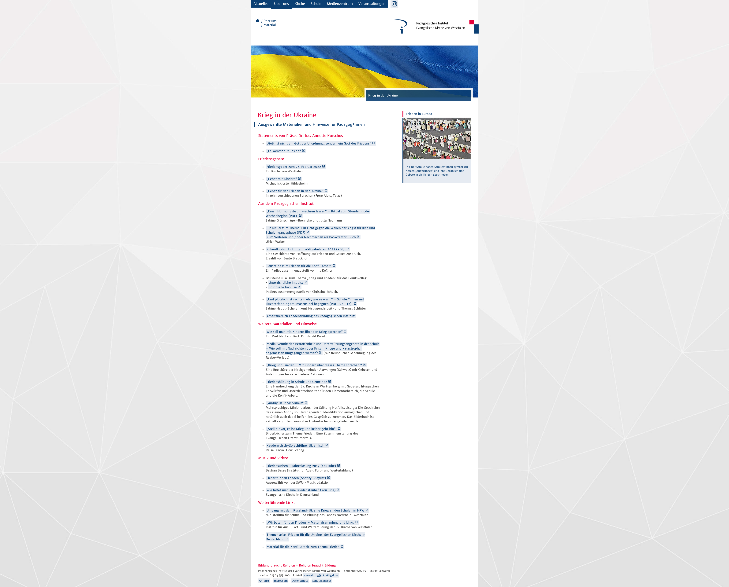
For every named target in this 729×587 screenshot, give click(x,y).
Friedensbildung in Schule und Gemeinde (297, 382)
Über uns (281, 4)
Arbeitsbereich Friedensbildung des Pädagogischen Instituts (311, 316)
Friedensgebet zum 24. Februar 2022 (294, 167)
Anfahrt (264, 580)
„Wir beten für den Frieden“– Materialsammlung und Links (310, 522)
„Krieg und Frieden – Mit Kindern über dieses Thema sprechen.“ (314, 365)
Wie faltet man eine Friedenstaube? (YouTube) (301, 490)
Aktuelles (260, 4)
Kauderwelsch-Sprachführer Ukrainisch (295, 445)
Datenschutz (300, 580)
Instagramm (394, 4)
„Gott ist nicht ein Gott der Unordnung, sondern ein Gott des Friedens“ (319, 143)
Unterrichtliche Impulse (286, 282)
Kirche (300, 4)
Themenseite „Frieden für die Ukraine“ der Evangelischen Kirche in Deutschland (315, 537)
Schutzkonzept (321, 580)
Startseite (257, 20)
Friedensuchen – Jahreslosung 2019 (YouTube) (301, 466)
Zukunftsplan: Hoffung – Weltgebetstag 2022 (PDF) (306, 249)
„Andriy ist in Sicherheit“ (285, 403)
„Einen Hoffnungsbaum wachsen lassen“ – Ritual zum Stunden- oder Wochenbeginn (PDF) (318, 213)
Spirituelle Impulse (283, 287)
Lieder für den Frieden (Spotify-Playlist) (296, 478)
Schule (316, 4)
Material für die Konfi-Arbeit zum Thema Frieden (303, 547)
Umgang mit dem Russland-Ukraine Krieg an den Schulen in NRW (315, 510)
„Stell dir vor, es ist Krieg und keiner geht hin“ (301, 429)
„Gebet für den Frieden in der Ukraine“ (295, 191)
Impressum (280, 580)
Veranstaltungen (371, 4)
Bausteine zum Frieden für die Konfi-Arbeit (299, 266)
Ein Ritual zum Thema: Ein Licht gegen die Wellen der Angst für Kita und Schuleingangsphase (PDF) (320, 230)
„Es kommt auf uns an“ (284, 151)
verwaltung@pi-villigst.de (321, 575)
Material (270, 25)
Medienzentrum (340, 4)
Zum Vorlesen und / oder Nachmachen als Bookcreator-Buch (311, 237)
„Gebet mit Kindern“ (282, 179)
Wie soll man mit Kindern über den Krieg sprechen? (305, 332)
